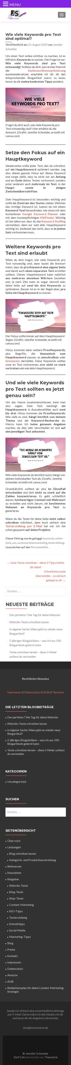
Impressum (14, 692)
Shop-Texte (16, 898)
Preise (11, 949)
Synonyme (12, 361)
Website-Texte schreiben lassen (29, 622)
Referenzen (14, 866)
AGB (46, 692)
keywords (48, 538)
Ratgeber (13, 879)
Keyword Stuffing (54, 221)
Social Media (17, 930)
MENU (15, 4)
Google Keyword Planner (40, 214)
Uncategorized (16, 781)
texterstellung (56, 542)
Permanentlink (40, 547)
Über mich (13, 840)
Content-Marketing (21, 904)
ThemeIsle (51, 1057)
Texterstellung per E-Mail (23, 526)
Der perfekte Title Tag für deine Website (34, 615)
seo (14, 542)
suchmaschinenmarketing (32, 542)
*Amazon (58, 692)
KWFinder (47, 217)
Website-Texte (18, 885)
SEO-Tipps (16, 911)
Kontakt (12, 956)
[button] (6, 4)
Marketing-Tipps (20, 936)
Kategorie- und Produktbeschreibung (32, 860)
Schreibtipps (17, 924)
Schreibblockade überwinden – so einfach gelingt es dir (51, 576)
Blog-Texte (16, 892)
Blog (10, 943)
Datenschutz (32, 692)
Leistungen (14, 847)
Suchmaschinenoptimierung (47, 70)
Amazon (12, 975)
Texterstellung (18, 917)
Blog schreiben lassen (22, 853)
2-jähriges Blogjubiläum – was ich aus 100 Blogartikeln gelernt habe (33, 741)
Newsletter (14, 872)
